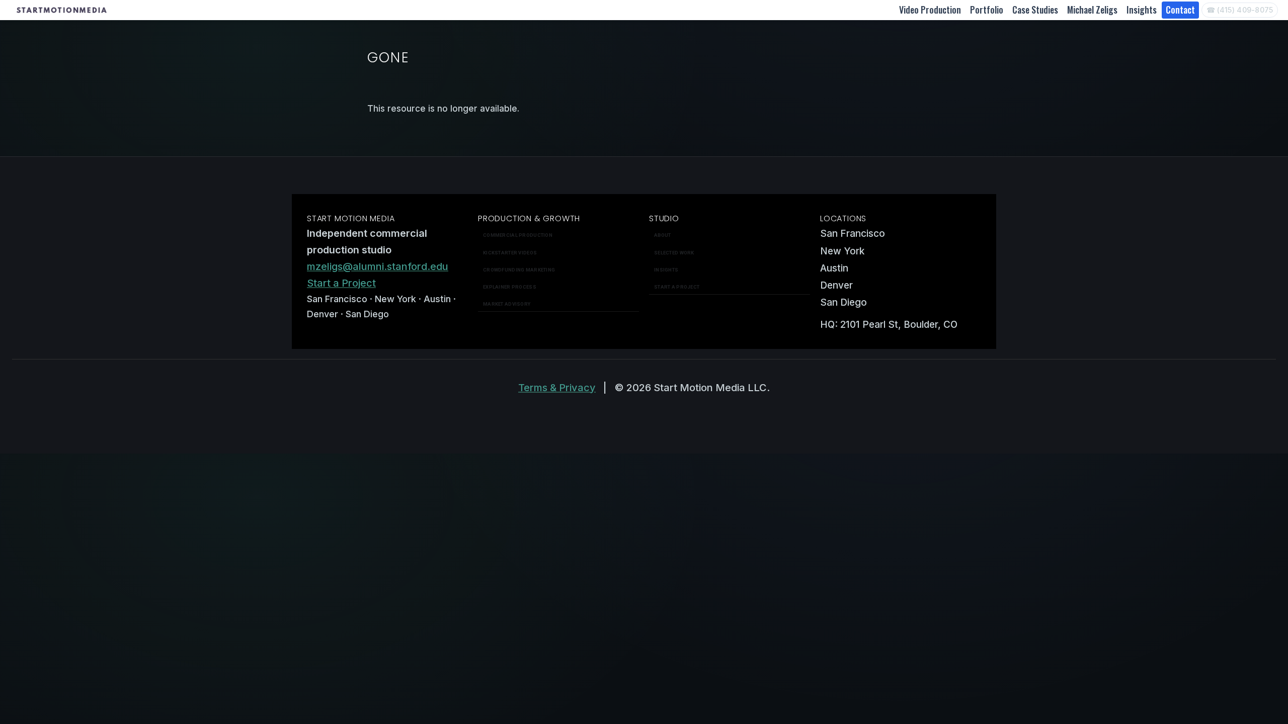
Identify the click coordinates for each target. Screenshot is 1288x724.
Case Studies (1035, 9)
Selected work (674, 252)
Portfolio (986, 9)
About (662, 235)
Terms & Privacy (557, 388)
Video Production (930, 9)
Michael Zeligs (1092, 9)
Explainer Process (509, 287)
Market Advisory (506, 304)
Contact (1180, 9)
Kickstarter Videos (510, 252)
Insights (1141, 9)
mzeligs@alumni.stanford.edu (377, 266)
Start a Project (341, 283)
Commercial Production (517, 235)
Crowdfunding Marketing (519, 270)
